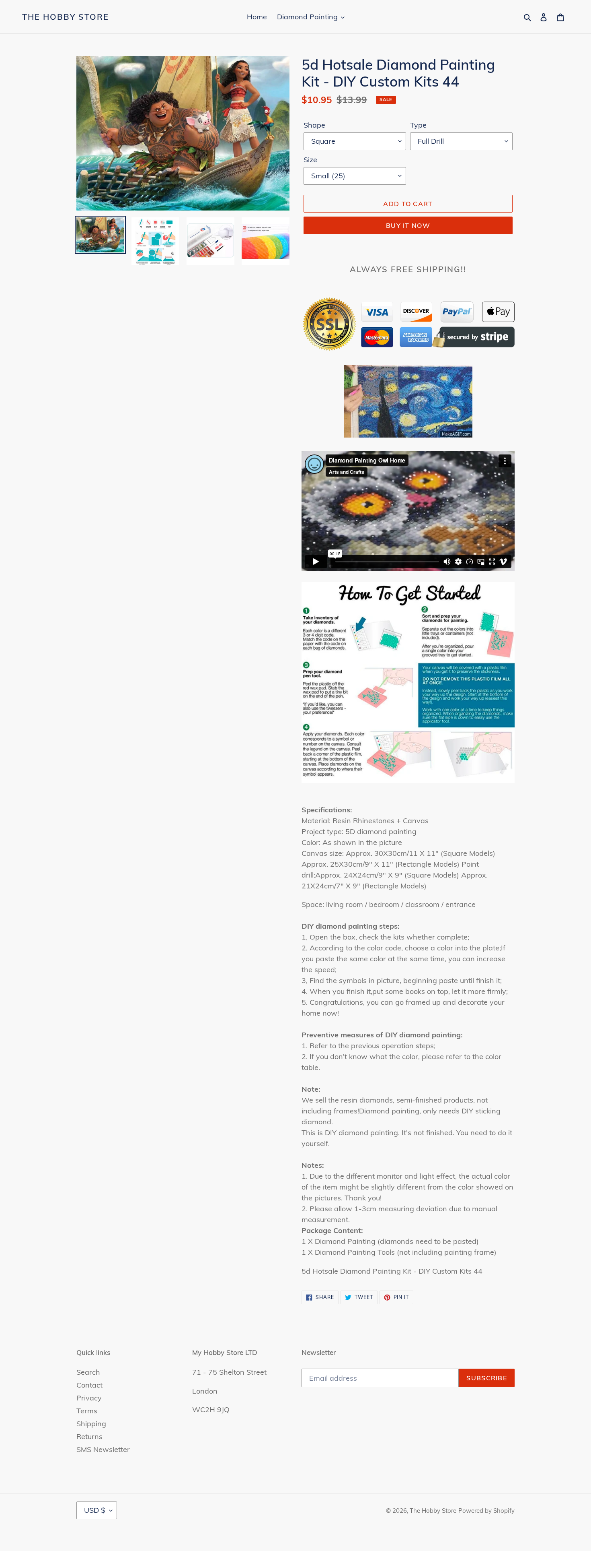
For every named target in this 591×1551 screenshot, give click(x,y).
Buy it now (408, 225)
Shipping (91, 1423)
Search (88, 1372)
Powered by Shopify (486, 1510)
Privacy (89, 1397)
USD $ (94, 1510)
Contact (89, 1385)
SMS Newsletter (103, 1449)
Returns (89, 1436)
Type (418, 125)
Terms (86, 1410)
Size (310, 159)
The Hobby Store (65, 17)
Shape (314, 125)
